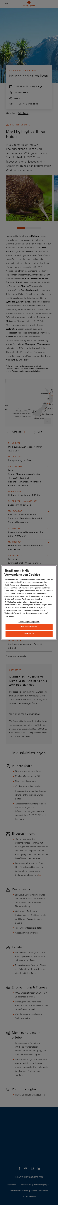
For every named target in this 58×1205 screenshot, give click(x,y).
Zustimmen (29, 634)
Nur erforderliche (29, 627)
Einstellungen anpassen (28, 622)
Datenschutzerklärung (36, 613)
